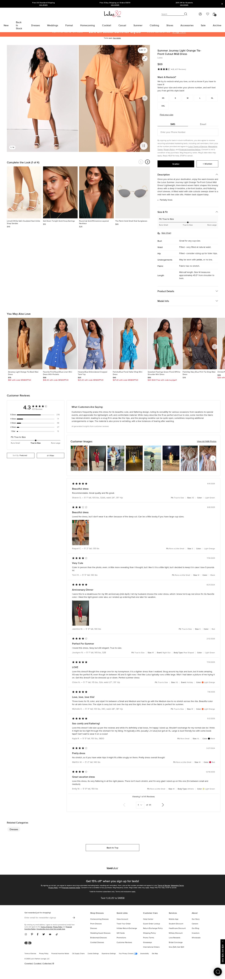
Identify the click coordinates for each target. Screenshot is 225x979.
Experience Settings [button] (109, 953)
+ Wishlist (207, 164)
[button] (142, 50)
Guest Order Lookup (151, 924)
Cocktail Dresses (97, 942)
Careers (195, 924)
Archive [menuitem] (217, 25)
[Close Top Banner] (222, 4)
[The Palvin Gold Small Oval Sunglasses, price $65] (132, 192)
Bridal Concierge (176, 942)
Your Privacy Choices (126, 953)
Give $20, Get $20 (176, 947)
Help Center (148, 919)
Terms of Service (164, 885)
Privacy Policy (169, 150)
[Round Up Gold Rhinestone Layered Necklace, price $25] (96, 192)
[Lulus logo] (112, 13)
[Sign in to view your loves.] (207, 14)
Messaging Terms (177, 885)
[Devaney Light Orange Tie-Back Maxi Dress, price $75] (25, 343)
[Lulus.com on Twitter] (43, 934)
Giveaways (147, 942)
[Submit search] (185, 14)
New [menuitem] (6, 25)
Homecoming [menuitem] (87, 25)
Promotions (121, 938)
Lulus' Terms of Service (197, 147)
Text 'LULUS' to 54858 (112, 898)
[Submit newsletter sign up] (74, 917)
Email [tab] (203, 124)
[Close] (222, 941)
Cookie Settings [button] (93, 953)
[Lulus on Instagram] (26, 934)
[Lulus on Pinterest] (32, 934)
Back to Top (112, 847)
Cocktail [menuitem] (106, 25)
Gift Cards (121, 933)
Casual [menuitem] (122, 25)
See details (117, 38)
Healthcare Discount (177, 928)
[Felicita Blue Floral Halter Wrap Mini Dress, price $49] (130, 343)
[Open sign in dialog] (200, 14)
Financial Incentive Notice (190, 150)
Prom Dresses (96, 924)
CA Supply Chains (78, 953)
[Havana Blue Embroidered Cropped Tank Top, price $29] (95, 343)
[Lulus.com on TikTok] (56, 934)
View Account (122, 919)
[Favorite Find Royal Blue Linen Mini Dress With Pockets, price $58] (60, 343)
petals (199, 260)
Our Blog (195, 928)
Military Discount (176, 933)
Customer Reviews (124, 942)
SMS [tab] (172, 124)
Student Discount (176, 924)
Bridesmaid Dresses (98, 938)
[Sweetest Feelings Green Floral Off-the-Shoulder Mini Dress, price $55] (165, 343)
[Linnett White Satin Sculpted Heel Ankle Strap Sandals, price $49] (24, 192)
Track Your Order (124, 924)
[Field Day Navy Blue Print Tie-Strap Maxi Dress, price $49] (200, 343)
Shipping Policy (149, 933)
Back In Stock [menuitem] (19, 25)
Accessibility (144, 953)
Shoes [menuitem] (169, 25)
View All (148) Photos (206, 441)
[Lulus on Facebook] (37, 934)
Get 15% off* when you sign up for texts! (112, 881)
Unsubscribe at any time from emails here (50, 929)
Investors (195, 933)
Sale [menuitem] (203, 25)
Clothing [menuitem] (154, 25)
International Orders (151, 947)
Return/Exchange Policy (153, 928)
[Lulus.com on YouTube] (50, 934)
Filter (52, 455)
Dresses (14, 829)
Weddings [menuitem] (52, 25)
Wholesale (196, 938)
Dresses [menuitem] (35, 25)
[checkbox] (35, 414)
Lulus (160, 58)
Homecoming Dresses (99, 919)
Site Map (155, 953)
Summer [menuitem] (137, 25)
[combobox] (20, 455)
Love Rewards (174, 938)
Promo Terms (148, 938)
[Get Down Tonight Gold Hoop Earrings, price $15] (60, 192)
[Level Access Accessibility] (28, 943)
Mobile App (173, 919)
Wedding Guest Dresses (100, 933)
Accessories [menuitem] (186, 25)
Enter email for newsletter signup (40, 918)
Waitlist (175, 164)
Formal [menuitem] (69, 25)
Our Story (196, 919)
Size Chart (166, 233)
